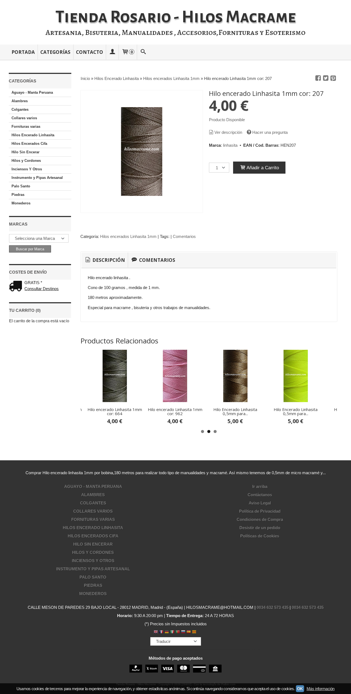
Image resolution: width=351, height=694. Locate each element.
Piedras (18, 195)
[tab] (104, 260)
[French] (161, 632)
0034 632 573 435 (272, 607)
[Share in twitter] (326, 78)
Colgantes (20, 109)
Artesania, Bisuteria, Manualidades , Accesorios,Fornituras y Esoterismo (175, 32)
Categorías (55, 52)
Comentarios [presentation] (156, 260)
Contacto (89, 52)
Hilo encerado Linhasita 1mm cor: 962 (175, 411)
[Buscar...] (143, 52)
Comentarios (184, 236)
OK (300, 688)
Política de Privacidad (260, 511)
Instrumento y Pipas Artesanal (37, 178)
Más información (321, 688)
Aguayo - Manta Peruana (32, 92)
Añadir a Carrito (262, 167)
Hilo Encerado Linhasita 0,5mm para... (235, 411)
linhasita (230, 145)
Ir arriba (259, 486)
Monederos (21, 203)
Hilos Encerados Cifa (29, 143)
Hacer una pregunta (270, 132)
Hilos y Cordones (26, 161)
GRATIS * (33, 282)
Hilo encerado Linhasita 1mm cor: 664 (114, 411)
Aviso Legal (260, 503)
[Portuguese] (178, 632)
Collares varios (24, 118)
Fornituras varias (26, 126)
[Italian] (172, 632)
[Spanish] (188, 632)
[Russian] (183, 632)
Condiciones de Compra (260, 519)
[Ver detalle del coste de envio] (16, 287)
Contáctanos (260, 494)
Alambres (20, 101)
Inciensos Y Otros (27, 169)
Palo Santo (21, 186)
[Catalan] (194, 632)
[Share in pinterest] (333, 78)
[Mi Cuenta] (112, 52)
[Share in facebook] (318, 78)
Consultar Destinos (41, 288)
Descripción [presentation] (108, 260)
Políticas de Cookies (259, 536)
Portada (23, 52)
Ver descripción (228, 132)
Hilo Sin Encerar (25, 152)
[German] (167, 632)
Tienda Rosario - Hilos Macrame (175, 17)
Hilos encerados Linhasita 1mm (128, 236)
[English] (156, 632)
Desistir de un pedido (259, 527)
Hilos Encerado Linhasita (33, 135)
